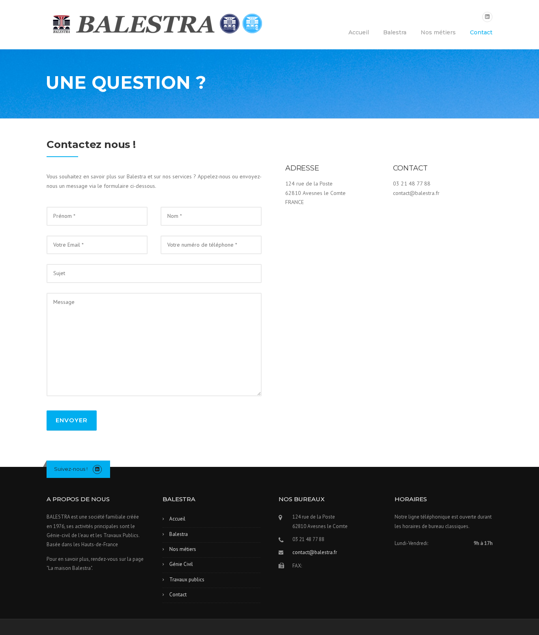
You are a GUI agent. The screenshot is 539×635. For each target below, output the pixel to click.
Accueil (358, 32)
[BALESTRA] (154, 25)
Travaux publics (186, 579)
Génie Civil (181, 564)
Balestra (394, 32)
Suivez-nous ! (71, 469)
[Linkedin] (487, 17)
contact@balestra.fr (314, 552)
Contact (481, 32)
